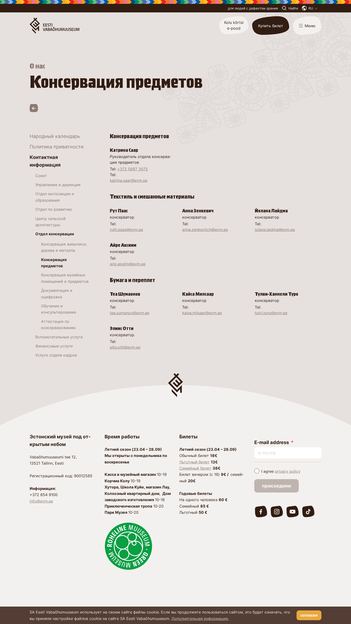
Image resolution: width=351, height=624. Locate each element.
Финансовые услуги (54, 346)
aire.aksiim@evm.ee (127, 264)
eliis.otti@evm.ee (125, 347)
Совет (41, 175)
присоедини (276, 486)
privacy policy (287, 471)
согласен (309, 615)
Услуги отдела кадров (56, 355)
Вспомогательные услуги (59, 337)
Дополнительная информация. (200, 618)
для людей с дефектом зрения (253, 8)
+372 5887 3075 (132, 169)
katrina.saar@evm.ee (128, 180)
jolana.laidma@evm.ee (275, 229)
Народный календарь (55, 136)
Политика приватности (57, 147)
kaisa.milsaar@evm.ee (202, 312)
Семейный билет (195, 468)
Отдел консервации (54, 233)
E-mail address (271, 442)
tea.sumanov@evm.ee (129, 312)
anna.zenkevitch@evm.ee (205, 229)
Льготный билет (194, 462)
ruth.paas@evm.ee (126, 229)
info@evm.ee (41, 501)
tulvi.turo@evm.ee (271, 312)
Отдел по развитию (53, 209)
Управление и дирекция (57, 184)
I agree (280, 471)
